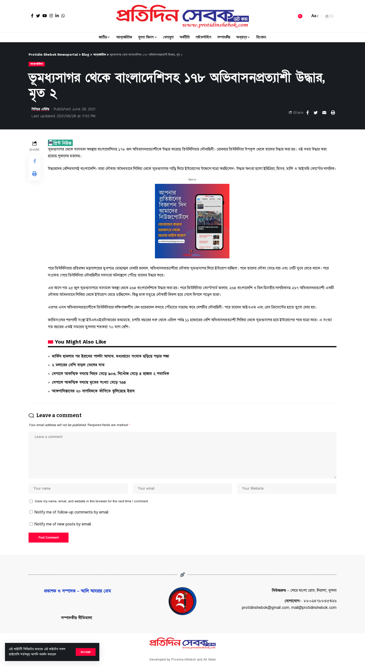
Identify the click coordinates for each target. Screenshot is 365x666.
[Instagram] (51, 16)
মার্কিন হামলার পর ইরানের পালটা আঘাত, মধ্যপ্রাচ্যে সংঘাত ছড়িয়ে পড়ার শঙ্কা (110, 356)
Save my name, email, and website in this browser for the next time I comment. (91, 501)
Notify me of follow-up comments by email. (72, 512)
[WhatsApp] (63, 16)
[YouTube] (44, 16)
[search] (305, 16)
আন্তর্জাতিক (36, 64)
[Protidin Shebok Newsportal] (182, 16)
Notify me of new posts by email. (63, 524)
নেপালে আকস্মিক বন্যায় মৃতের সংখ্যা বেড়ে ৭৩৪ (89, 382)
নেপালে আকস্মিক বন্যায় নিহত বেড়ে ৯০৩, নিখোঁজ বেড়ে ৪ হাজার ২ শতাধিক (110, 373)
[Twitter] (38, 16)
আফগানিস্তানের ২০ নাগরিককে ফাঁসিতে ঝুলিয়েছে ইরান (93, 391)
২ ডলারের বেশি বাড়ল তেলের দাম (78, 365)
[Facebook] (32, 16)
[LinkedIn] (57, 16)
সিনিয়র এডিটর (40, 109)
